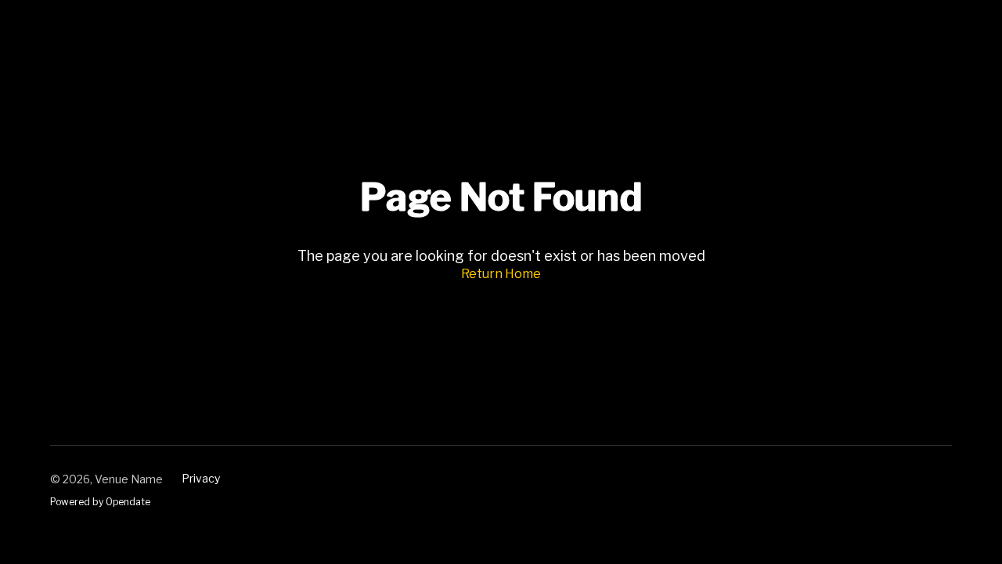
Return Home (501, 273)
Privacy (201, 478)
